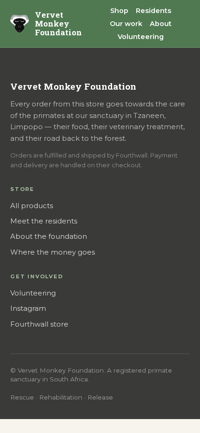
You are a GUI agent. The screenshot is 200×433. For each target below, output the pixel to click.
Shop (119, 11)
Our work (126, 24)
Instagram (28, 308)
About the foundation (48, 236)
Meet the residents (43, 221)
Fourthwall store (39, 324)
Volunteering (141, 37)
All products (31, 206)
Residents (153, 11)
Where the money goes (52, 252)
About (161, 24)
